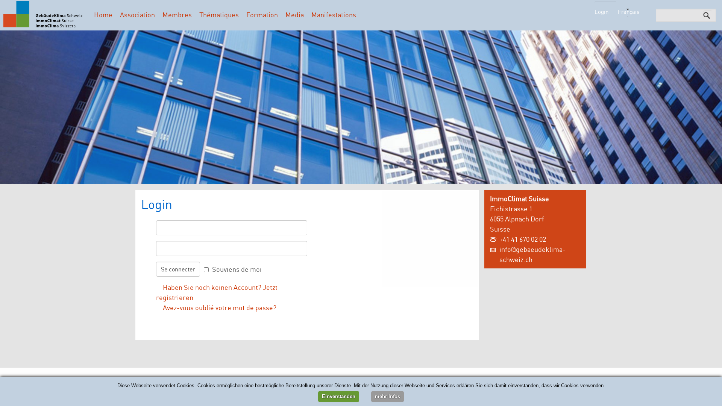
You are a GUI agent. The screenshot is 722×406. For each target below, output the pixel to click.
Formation (262, 15)
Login (601, 11)
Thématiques (219, 15)
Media (294, 15)
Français (628, 11)
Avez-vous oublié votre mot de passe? (219, 307)
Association (137, 15)
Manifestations (333, 15)
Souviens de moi (237, 269)
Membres (177, 15)
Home (103, 15)
